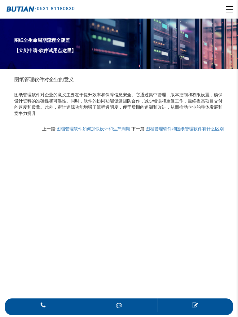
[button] (229, 9)
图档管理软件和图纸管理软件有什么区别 (185, 128)
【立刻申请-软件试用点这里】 (45, 50)
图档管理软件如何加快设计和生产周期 (93, 128)
